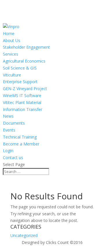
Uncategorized (24, 235)
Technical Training (20, 137)
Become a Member (21, 144)
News (8, 116)
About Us (11, 40)
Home (8, 33)
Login (8, 150)
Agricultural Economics (24, 61)
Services (10, 54)
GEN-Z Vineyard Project (25, 88)
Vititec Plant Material (22, 102)
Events (9, 130)
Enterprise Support (20, 81)
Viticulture (12, 75)
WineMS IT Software (22, 95)
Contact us (13, 157)
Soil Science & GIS (20, 68)
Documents (14, 123)
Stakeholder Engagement (26, 47)
